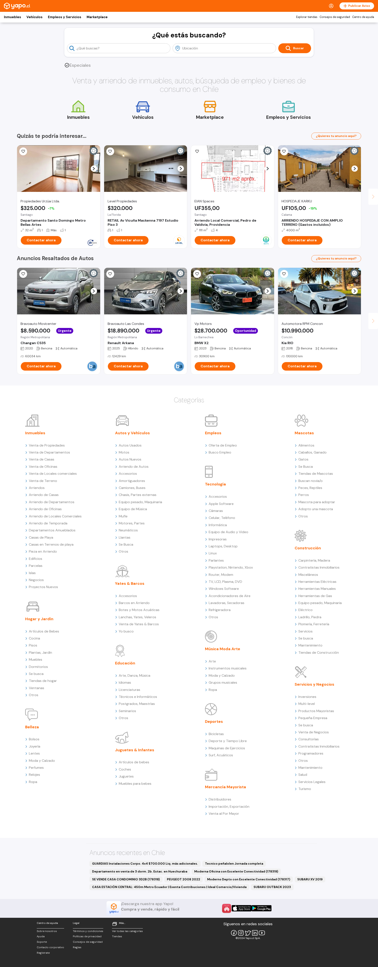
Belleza (32, 727)
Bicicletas (216, 734)
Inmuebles (12, 17)
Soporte (42, 942)
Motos (124, 452)
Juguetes (126, 776)
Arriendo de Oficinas (45, 509)
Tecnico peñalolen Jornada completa (234, 863)
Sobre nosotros (47, 931)
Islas (32, 573)
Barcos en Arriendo (134, 603)
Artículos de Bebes (44, 631)
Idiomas (125, 682)
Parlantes (216, 560)
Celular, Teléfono (222, 517)
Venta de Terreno (43, 480)
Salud (302, 774)
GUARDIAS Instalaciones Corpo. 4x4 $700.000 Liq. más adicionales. (145, 863)
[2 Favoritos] (110, 151)
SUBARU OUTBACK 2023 (272, 887)
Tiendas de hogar (43, 680)
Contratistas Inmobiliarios (319, 567)
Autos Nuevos (130, 459)
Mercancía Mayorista (225, 787)
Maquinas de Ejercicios (227, 748)
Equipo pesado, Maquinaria (140, 502)
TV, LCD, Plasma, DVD (225, 581)
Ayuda (41, 936)
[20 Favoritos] (23, 151)
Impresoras (218, 539)
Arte (212, 661)
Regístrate (43, 953)
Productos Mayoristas (316, 711)
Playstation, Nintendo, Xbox (231, 567)
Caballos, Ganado (312, 452)
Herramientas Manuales (317, 588)
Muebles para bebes (135, 783)
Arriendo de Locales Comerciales (55, 516)
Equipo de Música (133, 509)
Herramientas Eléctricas (317, 581)
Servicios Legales (312, 782)
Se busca (36, 673)
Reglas (77, 947)
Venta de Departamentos (49, 452)
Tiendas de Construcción (318, 652)
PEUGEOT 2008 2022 (183, 879)
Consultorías (308, 739)
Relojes (34, 774)
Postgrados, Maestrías (137, 703)
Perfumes (36, 767)
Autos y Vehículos (132, 433)
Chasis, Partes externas (137, 494)
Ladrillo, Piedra (309, 617)
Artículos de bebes (134, 762)
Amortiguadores (132, 480)
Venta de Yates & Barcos (139, 624)
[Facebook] (233, 932)
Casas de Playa (41, 537)
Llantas (124, 537)
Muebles (35, 659)
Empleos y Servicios (64, 17)
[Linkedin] (254, 932)
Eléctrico (305, 610)
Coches (125, 769)
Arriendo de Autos (134, 466)
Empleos (213, 433)
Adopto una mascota (315, 509)
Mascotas (304, 433)
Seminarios (127, 711)
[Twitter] (247, 932)
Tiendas (117, 936)
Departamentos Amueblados (52, 530)
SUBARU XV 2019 (310, 879)
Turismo (304, 789)
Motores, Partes (132, 523)
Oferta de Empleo (223, 445)
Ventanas (36, 688)
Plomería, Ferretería (313, 624)
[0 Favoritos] (284, 151)
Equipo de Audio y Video (228, 532)
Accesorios (128, 473)
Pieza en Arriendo (43, 551)
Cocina (34, 638)
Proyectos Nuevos (43, 587)
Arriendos (37, 487)
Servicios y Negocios (314, 684)
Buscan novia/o (310, 480)
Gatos (303, 459)
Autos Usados (130, 445)
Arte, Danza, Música (134, 675)
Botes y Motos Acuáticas (139, 610)
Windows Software (224, 588)
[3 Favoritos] (197, 274)
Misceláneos (308, 574)
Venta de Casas (41, 459)
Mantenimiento (310, 645)
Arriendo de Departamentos (51, 502)
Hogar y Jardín (39, 619)
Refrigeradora (220, 610)
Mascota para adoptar (316, 502)
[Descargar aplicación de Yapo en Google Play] (261, 908)
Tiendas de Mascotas (315, 473)
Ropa (33, 782)
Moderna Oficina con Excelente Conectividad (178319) (236, 871)
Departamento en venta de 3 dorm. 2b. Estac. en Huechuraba (139, 871)
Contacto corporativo (50, 947)
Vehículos (34, 17)
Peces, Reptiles (310, 487)
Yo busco (126, 631)
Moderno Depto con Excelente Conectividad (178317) (248, 879)
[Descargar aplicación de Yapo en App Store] (242, 908)
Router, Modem (221, 574)
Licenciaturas (129, 689)
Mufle (123, 516)
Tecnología (215, 484)
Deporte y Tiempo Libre (228, 741)
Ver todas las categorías (127, 931)
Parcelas (35, 565)
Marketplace (97, 17)
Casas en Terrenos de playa (51, 544)
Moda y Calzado (42, 760)
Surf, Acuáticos (221, 755)
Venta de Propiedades (47, 445)
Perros (303, 494)
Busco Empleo (220, 452)
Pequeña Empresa (312, 718)
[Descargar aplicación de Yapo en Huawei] (227, 908)
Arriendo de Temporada (48, 523)
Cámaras (216, 510)
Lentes (34, 753)
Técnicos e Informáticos (138, 696)
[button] (94, 168)
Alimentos (306, 445)
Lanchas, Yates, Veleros (137, 617)
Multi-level (306, 703)
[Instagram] (240, 932)
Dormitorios (38, 666)
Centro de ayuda (363, 17)
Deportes (214, 721)
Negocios (36, 580)
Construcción (308, 548)
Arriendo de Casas (44, 494)
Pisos (33, 645)
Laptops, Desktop (223, 546)
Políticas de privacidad (87, 936)
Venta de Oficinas (43, 466)
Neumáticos (128, 530)
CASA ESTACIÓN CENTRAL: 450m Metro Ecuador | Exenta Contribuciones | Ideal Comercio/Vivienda (169, 887)
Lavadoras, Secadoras (226, 603)
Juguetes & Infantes (134, 750)
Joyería (34, 746)
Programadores (310, 753)
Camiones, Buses (132, 487)
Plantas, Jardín (40, 652)
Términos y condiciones (88, 931)
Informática (218, 525)
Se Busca (126, 544)
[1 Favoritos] (110, 274)
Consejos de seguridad (335, 17)
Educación (125, 663)
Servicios (305, 631)
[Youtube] (261, 932)
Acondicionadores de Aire (229, 596)
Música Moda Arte (222, 649)
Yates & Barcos (129, 583)
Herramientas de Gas (315, 596)
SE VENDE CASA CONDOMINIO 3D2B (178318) (126, 879)
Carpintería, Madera (314, 560)
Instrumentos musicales (228, 668)
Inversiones (307, 696)
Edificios (35, 558)
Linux (213, 553)
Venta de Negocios (313, 732)
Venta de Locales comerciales (53, 473)
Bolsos (34, 739)
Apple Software (221, 503)
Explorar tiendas (306, 17)
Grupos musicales (223, 682)
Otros (33, 695)
